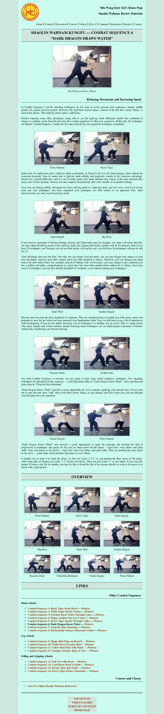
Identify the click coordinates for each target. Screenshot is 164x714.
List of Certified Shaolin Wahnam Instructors (52, 686)
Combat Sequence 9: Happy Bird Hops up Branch (55, 641)
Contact (138, 24)
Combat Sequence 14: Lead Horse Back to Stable (55, 664)
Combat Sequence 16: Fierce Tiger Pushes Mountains (57, 671)
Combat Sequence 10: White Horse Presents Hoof (55, 644)
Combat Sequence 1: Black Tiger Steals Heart (53, 608)
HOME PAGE (82, 710)
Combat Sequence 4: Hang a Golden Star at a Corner (57, 618)
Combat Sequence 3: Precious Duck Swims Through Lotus (60, 614)
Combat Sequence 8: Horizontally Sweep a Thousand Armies (61, 630)
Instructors (116, 24)
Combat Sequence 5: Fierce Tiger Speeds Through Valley (59, 621)
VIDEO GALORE (82, 702)
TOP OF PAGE (82, 698)
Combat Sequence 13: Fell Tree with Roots (51, 661)
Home (39, 24)
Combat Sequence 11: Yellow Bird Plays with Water (56, 647)
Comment (103, 24)
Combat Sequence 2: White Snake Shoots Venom (54, 611)
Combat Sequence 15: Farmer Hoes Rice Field (53, 668)
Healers (127, 24)
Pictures (85, 608)
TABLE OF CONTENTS (82, 706)
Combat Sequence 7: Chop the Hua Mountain (53, 627)
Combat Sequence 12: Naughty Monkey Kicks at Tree (57, 650)
